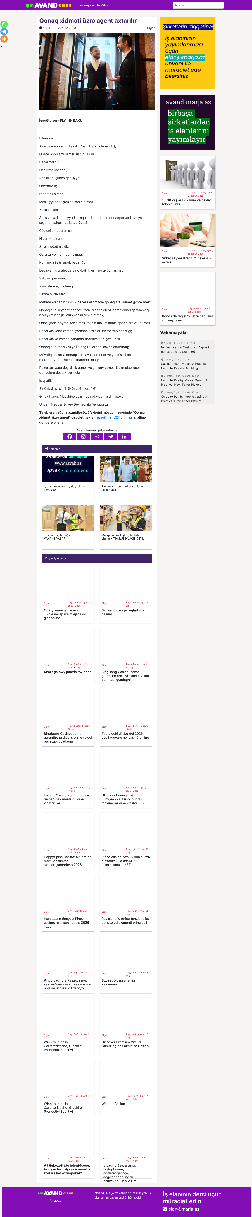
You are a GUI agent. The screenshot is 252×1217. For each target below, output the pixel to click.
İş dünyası (86, 5)
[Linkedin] (124, 436)
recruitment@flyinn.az (114, 417)
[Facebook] (69, 436)
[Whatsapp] (97, 436)
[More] (4, 39)
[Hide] (1, 46)
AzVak (101, 5)
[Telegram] (110, 436)
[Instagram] (83, 436)
